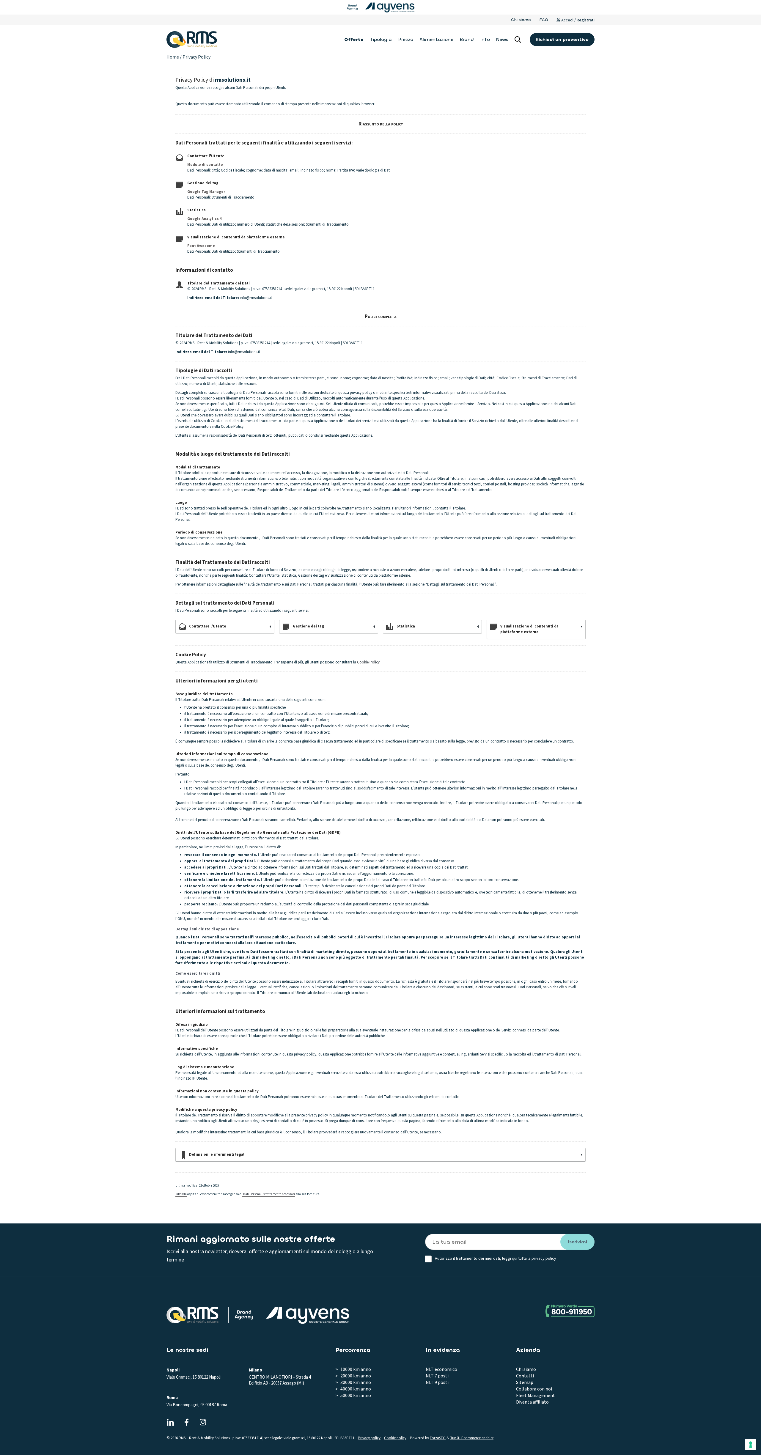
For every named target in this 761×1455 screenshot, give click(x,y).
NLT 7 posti (437, 1376)
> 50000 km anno (353, 1395)
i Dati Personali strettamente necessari (268, 1194)
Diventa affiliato (532, 1402)
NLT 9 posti (437, 1382)
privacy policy (544, 1258)
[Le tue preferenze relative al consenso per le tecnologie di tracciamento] (750, 1444)
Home (172, 57)
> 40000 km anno (353, 1389)
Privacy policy (369, 1438)
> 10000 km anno (353, 1369)
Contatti (525, 1376)
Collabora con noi (534, 1389)
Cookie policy (395, 1438)
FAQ (543, 20)
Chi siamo (521, 20)
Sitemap (524, 1382)
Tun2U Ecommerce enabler (471, 1438)
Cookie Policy (368, 662)
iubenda (181, 1194)
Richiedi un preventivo (562, 39)
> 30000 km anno (353, 1382)
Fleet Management (535, 1395)
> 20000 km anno (353, 1376)
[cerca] (518, 39)
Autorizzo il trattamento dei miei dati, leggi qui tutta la (495, 1258)
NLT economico (441, 1369)
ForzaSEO (438, 1438)
